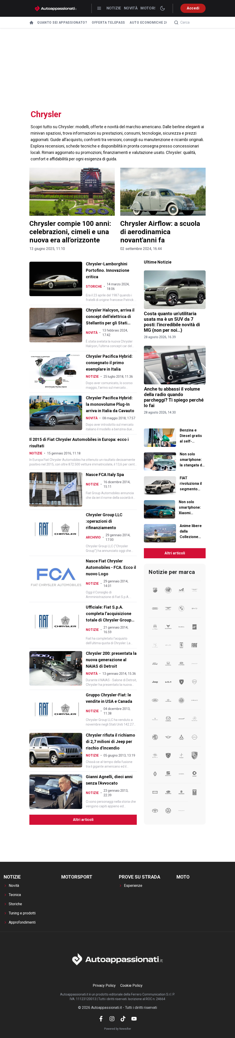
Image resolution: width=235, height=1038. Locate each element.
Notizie (113, 8)
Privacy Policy (104, 985)
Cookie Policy (131, 985)
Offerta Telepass (108, 22)
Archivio (93, 537)
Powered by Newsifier (117, 1028)
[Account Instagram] (112, 1018)
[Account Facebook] (101, 1018)
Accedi (193, 8)
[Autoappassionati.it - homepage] (55, 8)
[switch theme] (162, 8)
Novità (131, 8)
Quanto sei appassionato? (62, 22)
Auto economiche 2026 (151, 22)
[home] (31, 22)
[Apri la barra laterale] (99, 8)
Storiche (94, 286)
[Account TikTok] (123, 1018)
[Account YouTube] (134, 1018)
